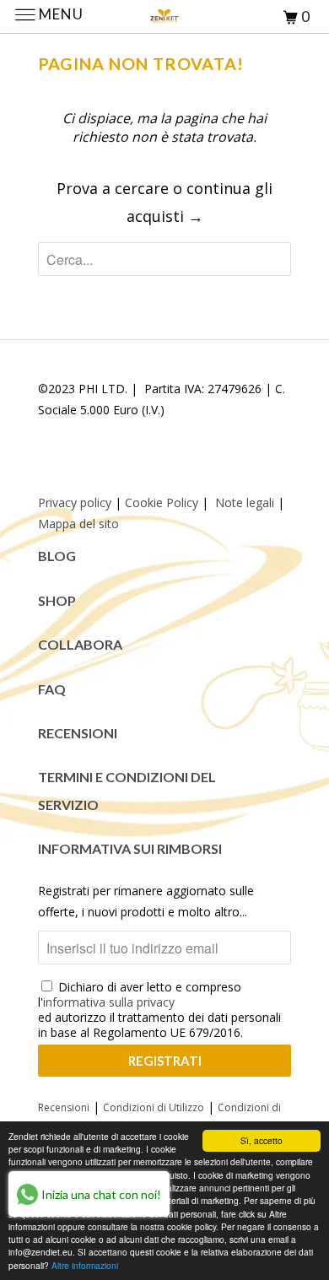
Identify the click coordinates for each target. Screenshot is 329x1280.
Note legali (244, 502)
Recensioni (77, 733)
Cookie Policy (161, 502)
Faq (52, 689)
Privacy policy (74, 502)
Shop (57, 600)
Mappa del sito (78, 524)
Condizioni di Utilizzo (153, 1107)
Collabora (80, 644)
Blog (57, 556)
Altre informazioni (84, 1265)
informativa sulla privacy (109, 1002)
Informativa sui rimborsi (130, 848)
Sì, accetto (261, 1140)
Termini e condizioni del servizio (127, 790)
